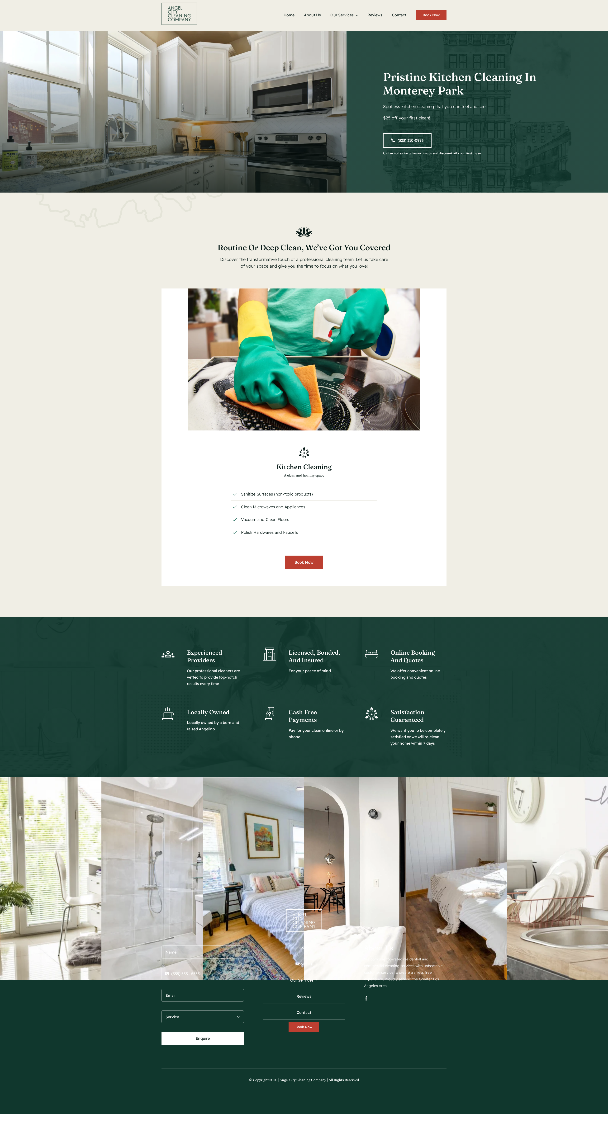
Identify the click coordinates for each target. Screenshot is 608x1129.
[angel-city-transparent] (179, 4)
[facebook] (366, 998)
